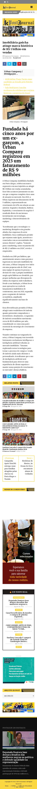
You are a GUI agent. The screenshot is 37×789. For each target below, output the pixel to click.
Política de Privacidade (25, 786)
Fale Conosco (20, 787)
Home (7, 786)
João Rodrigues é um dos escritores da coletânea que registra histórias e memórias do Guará (19, 90)
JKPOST (18, 58)
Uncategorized (19, 597)
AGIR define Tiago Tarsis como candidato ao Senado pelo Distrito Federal (18, 82)
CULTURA (18, 634)
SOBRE (13, 786)
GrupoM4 (33, 12)
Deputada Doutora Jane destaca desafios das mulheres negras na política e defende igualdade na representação (18, 757)
